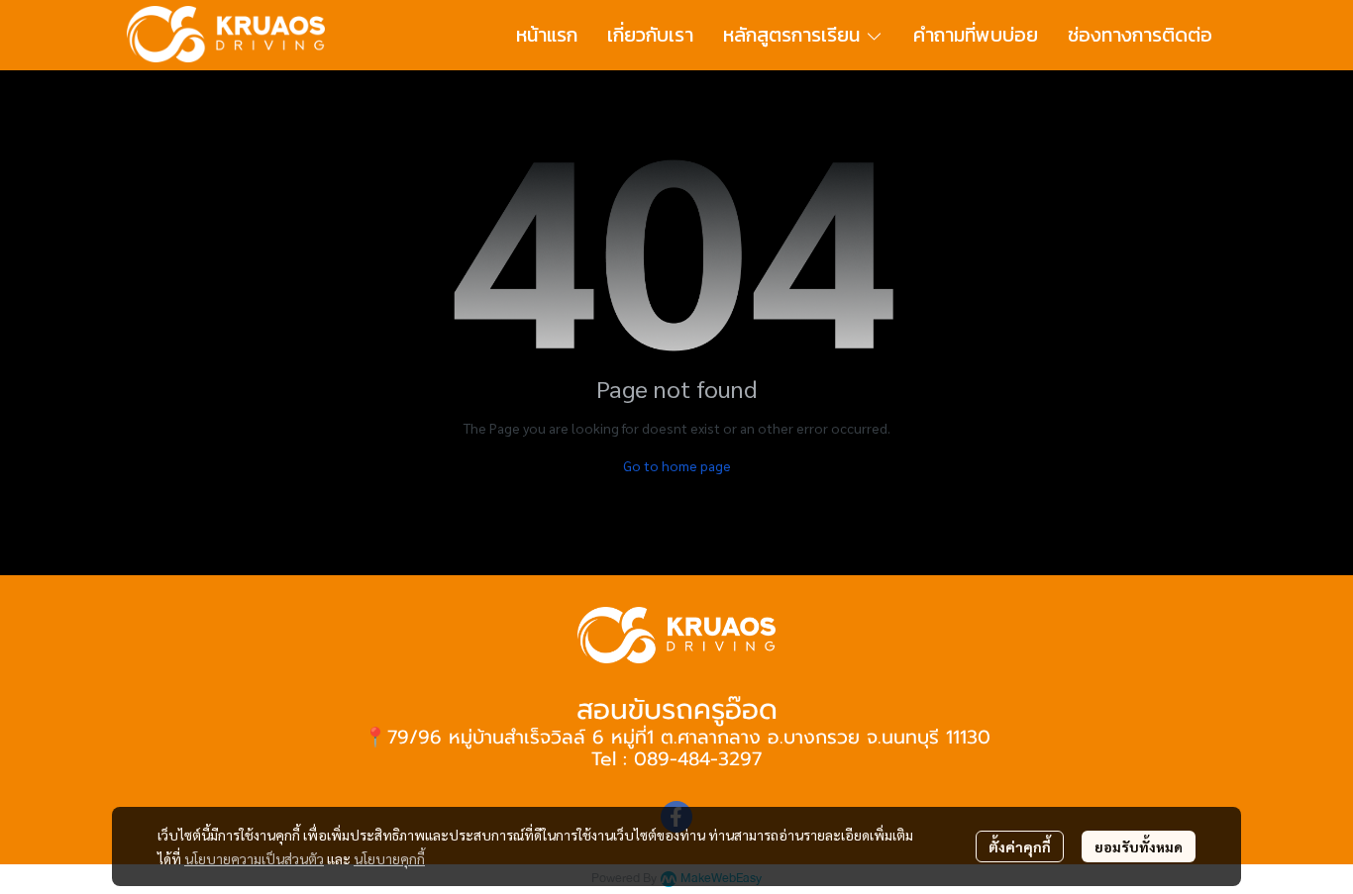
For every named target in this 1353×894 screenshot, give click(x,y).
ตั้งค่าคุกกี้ (1020, 846)
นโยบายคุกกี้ (389, 858)
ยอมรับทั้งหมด (1138, 846)
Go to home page (677, 465)
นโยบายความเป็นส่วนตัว (254, 858)
